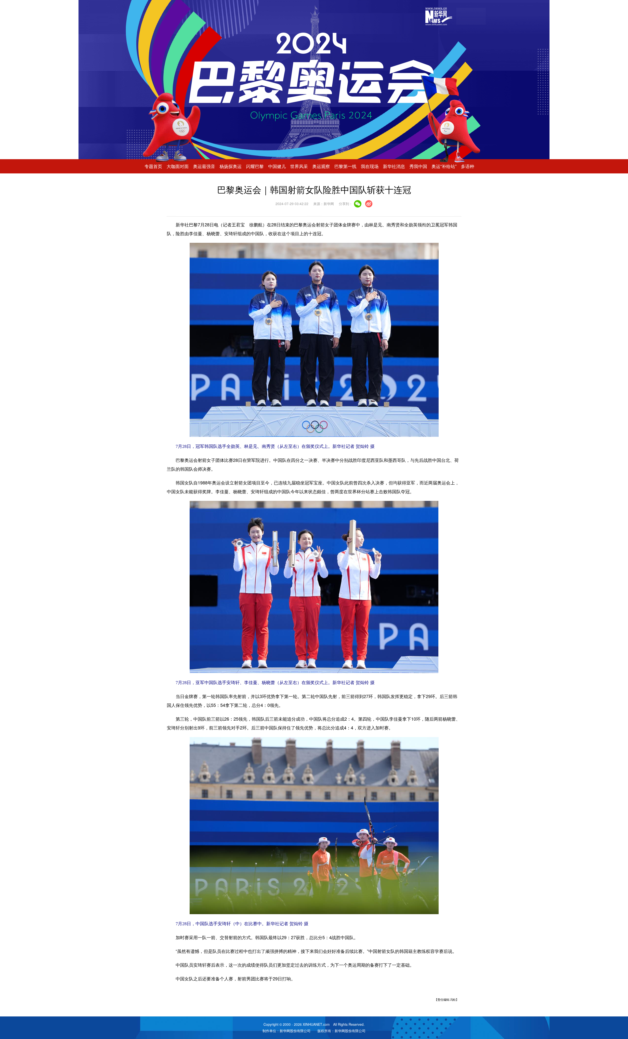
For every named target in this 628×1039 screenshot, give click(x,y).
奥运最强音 (204, 166)
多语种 (467, 166)
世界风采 (299, 166)
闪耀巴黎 (255, 166)
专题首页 (153, 166)
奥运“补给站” (444, 166)
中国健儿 (277, 166)
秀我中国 (418, 166)
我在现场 (370, 166)
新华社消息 (394, 166)
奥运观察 (321, 166)
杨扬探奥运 (231, 166)
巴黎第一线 (345, 166)
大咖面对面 (178, 166)
